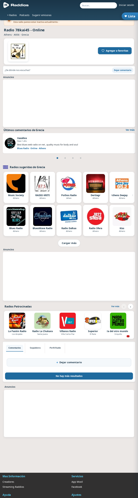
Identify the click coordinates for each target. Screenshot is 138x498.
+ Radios (12, 15)
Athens (8, 34)
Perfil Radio (55, 348)
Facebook (77, 486)
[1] (57, 158)
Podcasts (24, 15)
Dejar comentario (122, 70)
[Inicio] (16, 5)
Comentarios (14, 348)
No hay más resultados (69, 376)
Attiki (17, 34)
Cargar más (69, 243)
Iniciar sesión (126, 5)
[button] (115, 50)
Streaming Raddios (13, 486)
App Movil (77, 481)
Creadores (8, 481)
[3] (73, 158)
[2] (65, 158)
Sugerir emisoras (41, 15)
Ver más (130, 129)
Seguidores (35, 348)
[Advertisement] (69, 103)
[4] (80, 158)
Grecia (25, 34)
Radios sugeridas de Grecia (27, 167)
